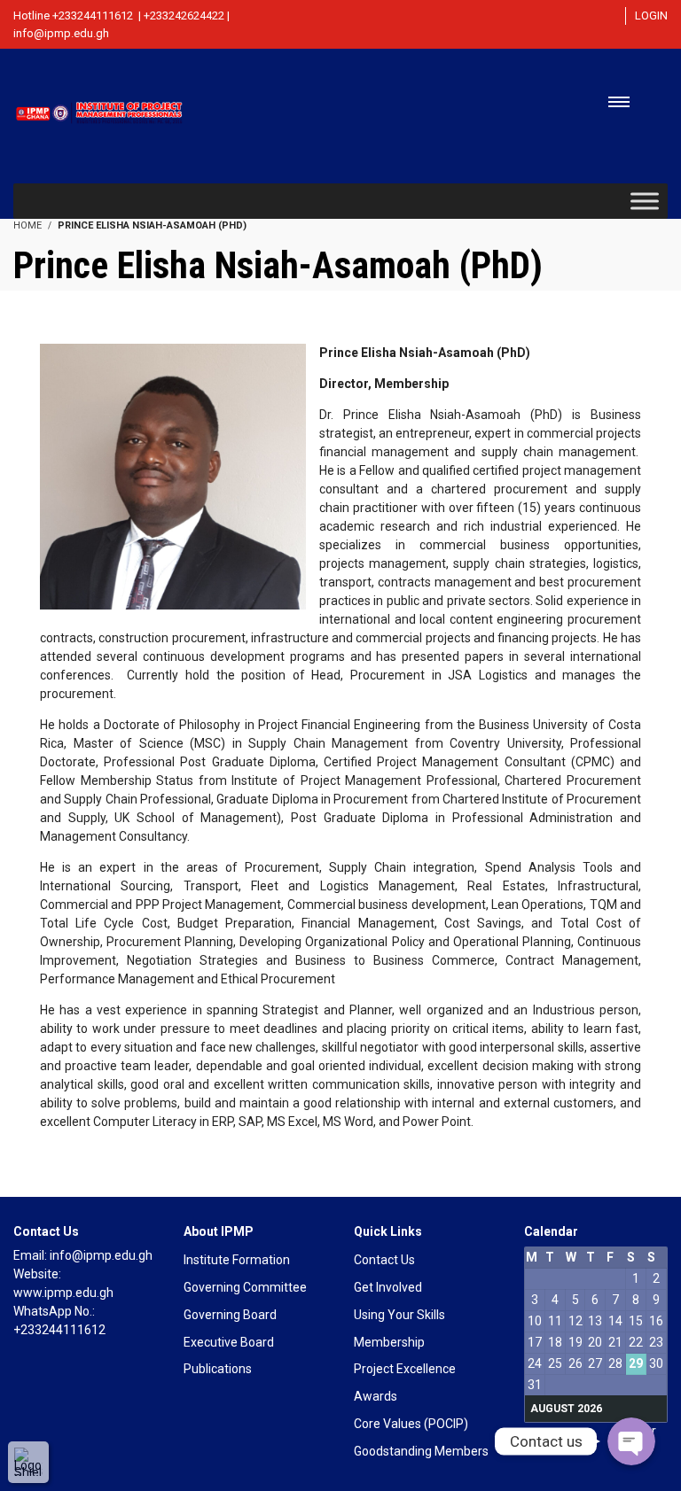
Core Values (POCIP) (411, 1424)
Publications (218, 1369)
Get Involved (388, 1287)
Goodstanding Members (421, 1451)
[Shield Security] (28, 1462)
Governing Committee (245, 1287)
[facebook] (516, 21)
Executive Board (229, 1342)
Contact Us (384, 1260)
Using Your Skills (399, 1315)
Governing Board (230, 1315)
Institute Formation (237, 1260)
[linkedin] (579, 21)
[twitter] (549, 21)
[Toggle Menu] (644, 200)
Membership (389, 1342)
